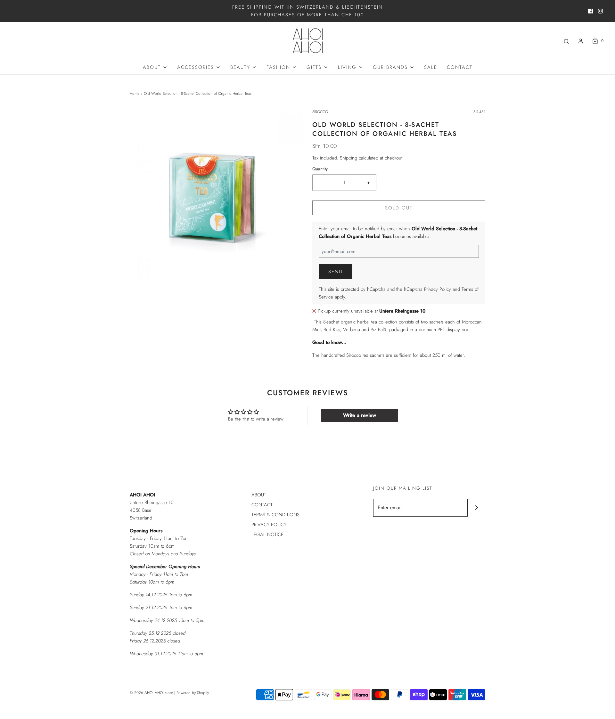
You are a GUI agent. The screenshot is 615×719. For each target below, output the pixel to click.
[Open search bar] (566, 40)
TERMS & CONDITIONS (275, 514)
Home (134, 93)
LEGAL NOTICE (267, 534)
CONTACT (459, 67)
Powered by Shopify (192, 693)
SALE (430, 67)
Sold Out (399, 207)
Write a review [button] (359, 415)
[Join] (476, 508)
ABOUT (258, 494)
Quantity (320, 169)
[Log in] (581, 41)
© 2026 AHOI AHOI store (151, 693)
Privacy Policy (437, 289)
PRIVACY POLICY (268, 524)
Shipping (348, 157)
